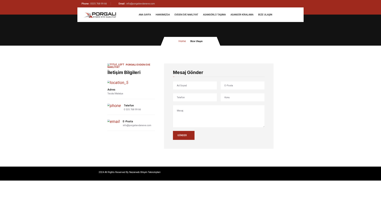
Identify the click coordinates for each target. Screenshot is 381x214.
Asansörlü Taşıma (214, 14)
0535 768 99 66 (98, 3)
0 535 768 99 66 (132, 109)
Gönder (182, 135)
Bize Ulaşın (265, 14)
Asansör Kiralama (242, 14)
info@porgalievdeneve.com (140, 3)
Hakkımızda (163, 14)
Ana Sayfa (145, 14)
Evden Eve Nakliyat (186, 14)
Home (182, 41)
